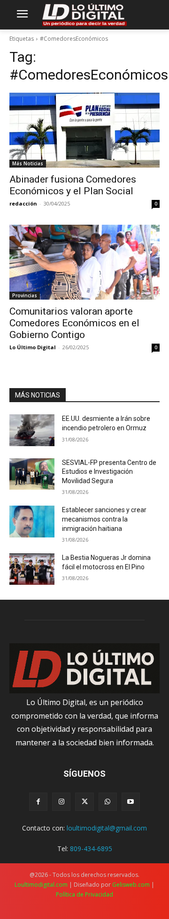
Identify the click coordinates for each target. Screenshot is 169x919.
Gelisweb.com (131, 885)
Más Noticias (27, 163)
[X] (84, 802)
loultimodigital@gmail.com (107, 827)
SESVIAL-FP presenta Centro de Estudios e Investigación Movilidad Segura (109, 472)
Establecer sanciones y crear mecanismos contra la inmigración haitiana (104, 519)
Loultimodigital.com (41, 885)
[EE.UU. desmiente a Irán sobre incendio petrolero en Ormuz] (31, 430)
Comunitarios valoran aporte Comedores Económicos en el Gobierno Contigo (74, 323)
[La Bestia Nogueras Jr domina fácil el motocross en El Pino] (31, 569)
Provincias (24, 295)
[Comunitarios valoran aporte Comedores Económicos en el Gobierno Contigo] (84, 262)
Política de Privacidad (84, 894)
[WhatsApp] (108, 802)
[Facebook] (38, 802)
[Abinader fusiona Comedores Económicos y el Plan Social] (84, 130)
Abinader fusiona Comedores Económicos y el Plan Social (72, 185)
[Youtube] (131, 802)
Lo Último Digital (32, 347)
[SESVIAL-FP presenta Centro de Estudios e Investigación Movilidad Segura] (31, 474)
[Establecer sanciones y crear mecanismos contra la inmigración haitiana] (31, 521)
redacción (23, 203)
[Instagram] (61, 802)
